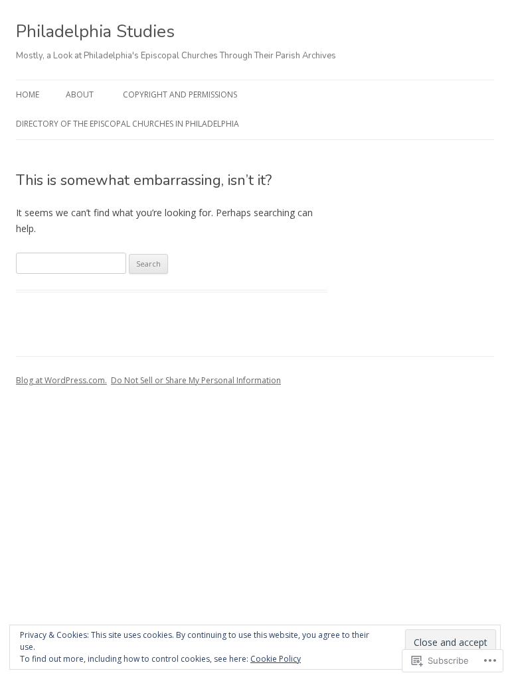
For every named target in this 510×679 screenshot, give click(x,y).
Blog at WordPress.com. (61, 380)
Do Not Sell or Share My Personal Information (196, 380)
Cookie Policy (275, 658)
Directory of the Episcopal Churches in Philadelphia (127, 123)
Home (27, 94)
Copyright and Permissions (180, 94)
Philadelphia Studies (95, 31)
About (80, 94)
